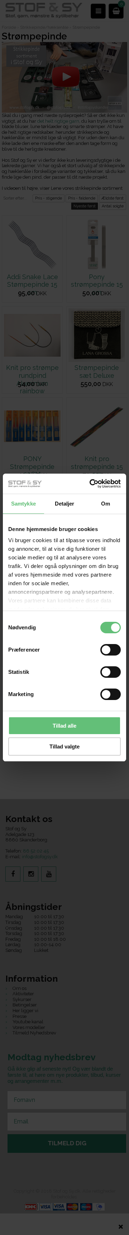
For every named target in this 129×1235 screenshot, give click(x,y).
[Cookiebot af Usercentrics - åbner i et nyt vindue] (91, 483)
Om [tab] (105, 504)
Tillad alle (64, 726)
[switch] (110, 650)
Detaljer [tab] (65, 504)
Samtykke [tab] (23, 504)
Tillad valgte (64, 746)
